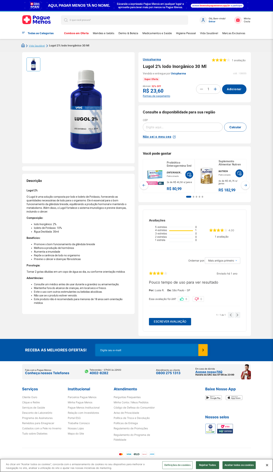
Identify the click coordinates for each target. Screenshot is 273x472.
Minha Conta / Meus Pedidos (131, 402)
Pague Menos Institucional (84, 407)
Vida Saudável (209, 33)
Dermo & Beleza (128, 33)
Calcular (235, 127)
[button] (188, 197)
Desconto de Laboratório (37, 412)
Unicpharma (152, 59)
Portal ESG (74, 418)
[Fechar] (267, 465)
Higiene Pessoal (186, 33)
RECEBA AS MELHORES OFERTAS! (56, 350)
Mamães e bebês (103, 33)
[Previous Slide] (144, 185)
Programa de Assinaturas (37, 418)
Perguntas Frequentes (127, 397)
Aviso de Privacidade (126, 412)
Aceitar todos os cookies (239, 464)
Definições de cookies (177, 464)
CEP (145, 120)
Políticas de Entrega (126, 423)
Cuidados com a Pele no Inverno (41, 428)
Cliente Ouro (29, 397)
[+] (215, 89)
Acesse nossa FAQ (208, 372)
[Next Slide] (245, 185)
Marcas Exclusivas (233, 33)
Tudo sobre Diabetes (34, 433)
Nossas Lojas (76, 428)
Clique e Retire (31, 402)
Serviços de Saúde (33, 407)
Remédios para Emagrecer (38, 423)
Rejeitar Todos (207, 464)
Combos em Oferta (76, 33)
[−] (201, 89)
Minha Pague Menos (80, 402)
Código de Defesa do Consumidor (134, 407)
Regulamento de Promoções (131, 428)
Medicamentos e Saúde (157, 33)
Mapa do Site (76, 433)
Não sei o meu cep (157, 136)
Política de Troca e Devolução (132, 418)
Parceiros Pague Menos (82, 397)
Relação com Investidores (83, 412)
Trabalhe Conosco (79, 423)
